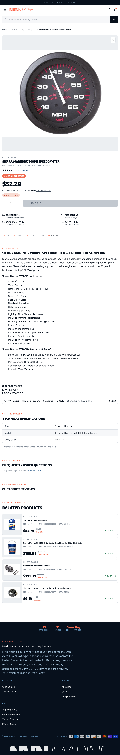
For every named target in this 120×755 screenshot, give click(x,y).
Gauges (31, 29)
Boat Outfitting (17, 29)
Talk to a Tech (9, 691)
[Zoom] (113, 40)
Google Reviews (69, 696)
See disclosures (43, 190)
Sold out (36, 203)
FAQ (41, 235)
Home (4, 29)
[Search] (114, 19)
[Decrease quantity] (5, 203)
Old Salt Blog (8, 686)
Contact (65, 691)
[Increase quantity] (18, 203)
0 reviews (24, 170)
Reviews (53, 235)
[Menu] (4, 9)
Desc (18, 235)
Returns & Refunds (11, 714)
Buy (7, 235)
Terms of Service (10, 719)
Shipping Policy (9, 709)
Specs (30, 235)
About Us (66, 686)
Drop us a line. (34, 470)
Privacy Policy (9, 724)
